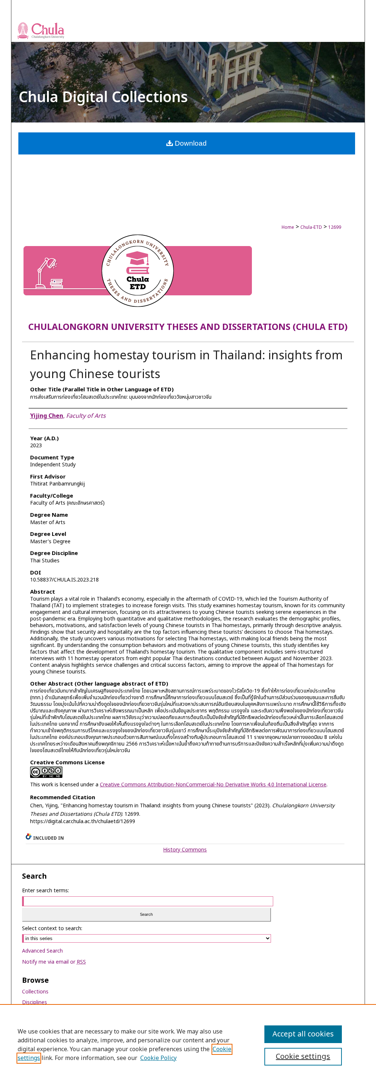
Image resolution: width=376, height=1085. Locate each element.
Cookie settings (303, 1056)
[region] (188, 1044)
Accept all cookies (303, 1034)
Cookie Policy (158, 1058)
